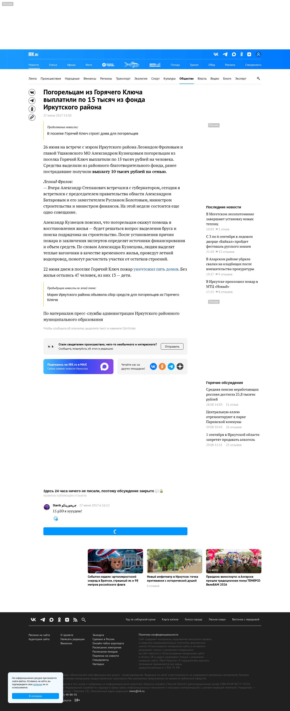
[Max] (234, 54)
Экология (140, 78)
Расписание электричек (107, 647)
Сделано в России (103, 639)
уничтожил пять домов (156, 269)
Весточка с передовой (245, 619)
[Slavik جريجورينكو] (46, 507)
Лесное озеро (217, 619)
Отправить (172, 346)
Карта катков (170, 619)
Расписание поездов (105, 651)
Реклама (230, 65)
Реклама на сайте (39, 635)
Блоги (227, 78)
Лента (33, 78)
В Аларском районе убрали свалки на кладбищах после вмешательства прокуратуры (230, 264)
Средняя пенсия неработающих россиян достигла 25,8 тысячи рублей (232, 394)
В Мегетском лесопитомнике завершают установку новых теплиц (230, 219)
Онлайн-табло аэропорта (108, 643)
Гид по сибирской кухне (140, 619)
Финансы (89, 78)
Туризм (194, 65)
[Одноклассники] (241, 54)
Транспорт (123, 78)
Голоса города (193, 619)
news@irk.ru (137, 691)
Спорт (155, 78)
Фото (89, 65)
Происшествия (51, 78)
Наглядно (98, 664)
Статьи (53, 65)
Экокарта (98, 635)
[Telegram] (225, 54)
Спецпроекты (253, 65)
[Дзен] (249, 54)
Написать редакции (73, 639)
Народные (72, 78)
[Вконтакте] (216, 54)
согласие (37, 684)
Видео (214, 78)
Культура (170, 78)
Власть (202, 78)
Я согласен (35, 696)
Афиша (71, 65)
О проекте (67, 635)
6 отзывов (153, 586)
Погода (175, 65)
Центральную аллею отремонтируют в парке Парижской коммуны (226, 417)
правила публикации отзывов (65, 495)
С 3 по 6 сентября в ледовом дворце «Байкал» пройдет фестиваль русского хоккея (229, 241)
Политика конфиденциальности (158, 634)
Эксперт (240, 78)
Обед (212, 65)
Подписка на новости (106, 655)
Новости (34, 65)
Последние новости (223, 207)
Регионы (106, 78)
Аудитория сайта (39, 639)
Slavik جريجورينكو (65, 505)
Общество (187, 78)
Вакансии (66, 643)
